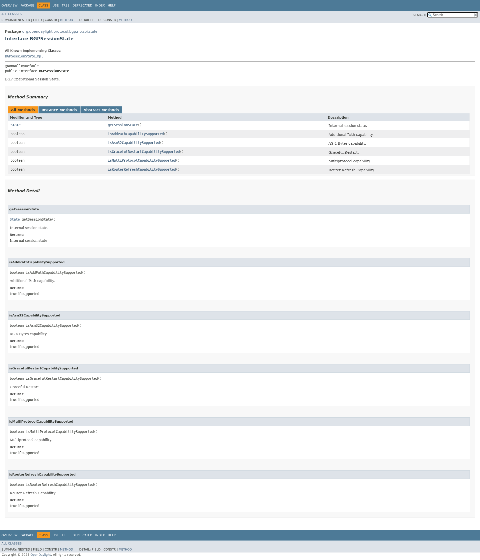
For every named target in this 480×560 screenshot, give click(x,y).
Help (112, 5)
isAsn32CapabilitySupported (134, 143)
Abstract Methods (101, 110)
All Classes (12, 14)
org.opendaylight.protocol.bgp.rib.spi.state (60, 31)
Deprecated (82, 5)
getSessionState (123, 125)
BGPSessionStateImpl (24, 56)
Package (27, 5)
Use (55, 5)
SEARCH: (419, 15)
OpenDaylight (40, 555)
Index (100, 5)
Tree (66, 5)
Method (66, 20)
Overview (10, 5)
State (15, 125)
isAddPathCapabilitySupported (136, 134)
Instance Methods (59, 110)
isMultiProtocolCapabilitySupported (142, 160)
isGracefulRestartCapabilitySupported (144, 152)
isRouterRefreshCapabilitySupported (142, 169)
